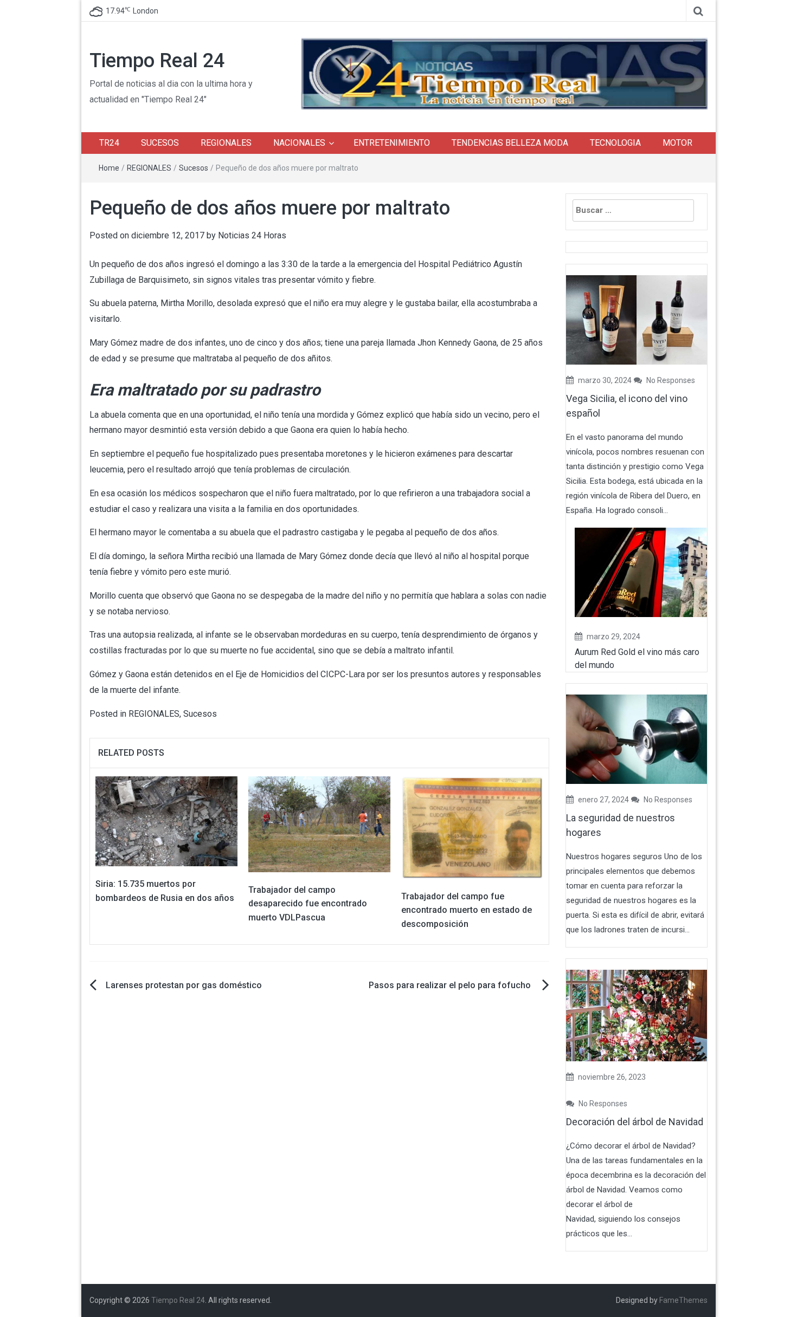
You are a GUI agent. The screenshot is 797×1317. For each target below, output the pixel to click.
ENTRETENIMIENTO (391, 143)
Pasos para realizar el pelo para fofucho (451, 985)
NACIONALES (299, 143)
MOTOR (677, 143)
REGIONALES (226, 143)
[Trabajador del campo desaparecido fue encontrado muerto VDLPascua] (319, 824)
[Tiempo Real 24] (504, 73)
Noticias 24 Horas (252, 235)
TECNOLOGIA (615, 143)
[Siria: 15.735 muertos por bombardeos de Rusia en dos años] (166, 821)
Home (109, 168)
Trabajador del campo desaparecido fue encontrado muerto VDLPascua (307, 904)
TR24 (109, 143)
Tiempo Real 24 (156, 60)
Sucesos (193, 168)
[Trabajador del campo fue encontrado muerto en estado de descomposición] (472, 827)
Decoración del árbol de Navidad (634, 1121)
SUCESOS (160, 143)
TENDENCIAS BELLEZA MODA (510, 143)
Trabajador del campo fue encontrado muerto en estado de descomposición (466, 910)
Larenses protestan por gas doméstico (184, 985)
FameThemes (683, 1300)
